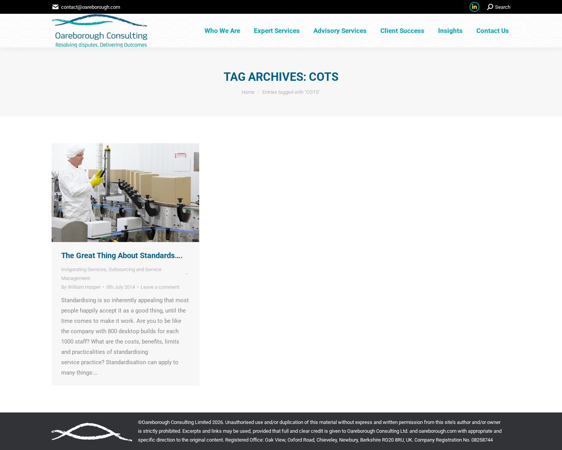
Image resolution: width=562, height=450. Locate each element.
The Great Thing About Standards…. (122, 255)
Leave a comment (160, 287)
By (81, 287)
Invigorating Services (83, 269)
